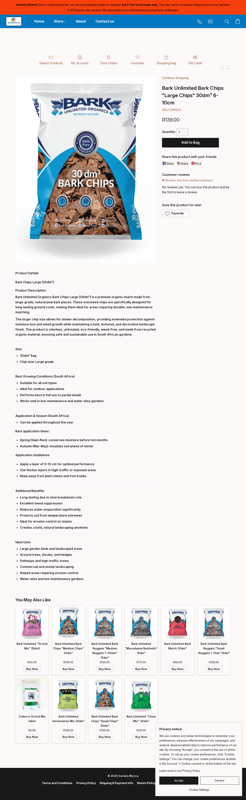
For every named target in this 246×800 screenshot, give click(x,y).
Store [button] (59, 21)
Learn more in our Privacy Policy (179, 770)
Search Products (51, 63)
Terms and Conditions (57, 783)
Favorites (137, 63)
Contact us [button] (105, 21)
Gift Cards (195, 63)
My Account (79, 63)
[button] (14, 21)
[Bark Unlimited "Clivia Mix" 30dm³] (141, 694)
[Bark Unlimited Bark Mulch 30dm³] (177, 622)
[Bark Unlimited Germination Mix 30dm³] (68, 694)
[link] (199, 788)
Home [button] (39, 21)
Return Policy (146, 783)
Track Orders (109, 63)
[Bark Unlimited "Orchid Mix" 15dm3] (32, 622)
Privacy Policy (86, 783)
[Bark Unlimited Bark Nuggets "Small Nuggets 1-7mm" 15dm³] (214, 622)
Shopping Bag (166, 63)
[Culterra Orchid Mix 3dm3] (32, 694)
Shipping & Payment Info (116, 783)
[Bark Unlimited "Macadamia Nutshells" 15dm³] (141, 622)
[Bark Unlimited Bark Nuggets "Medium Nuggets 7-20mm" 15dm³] (104, 622)
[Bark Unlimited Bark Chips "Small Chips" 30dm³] (104, 694)
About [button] (81, 21)
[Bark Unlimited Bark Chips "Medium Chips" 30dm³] (68, 622)
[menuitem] (222, 68)
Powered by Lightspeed (123, 789)
